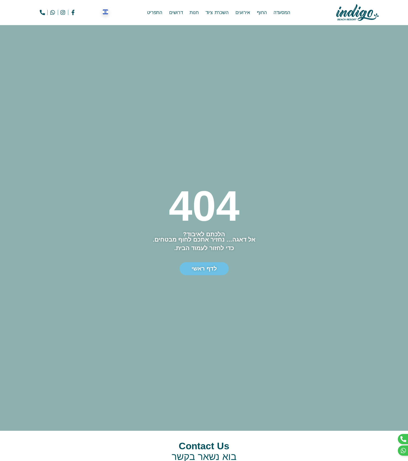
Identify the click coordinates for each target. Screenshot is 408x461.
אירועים (242, 12)
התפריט (154, 12)
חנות (194, 12)
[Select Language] (105, 12)
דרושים (176, 12)
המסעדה (281, 12)
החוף (262, 12)
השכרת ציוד (217, 12)
